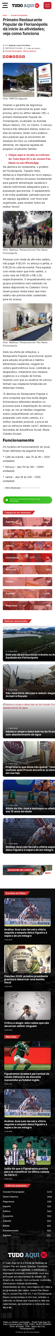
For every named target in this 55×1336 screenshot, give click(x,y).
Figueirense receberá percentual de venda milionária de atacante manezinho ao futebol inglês (26, 1077)
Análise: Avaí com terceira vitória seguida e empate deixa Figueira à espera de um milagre (25, 932)
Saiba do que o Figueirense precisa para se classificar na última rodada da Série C (26, 1171)
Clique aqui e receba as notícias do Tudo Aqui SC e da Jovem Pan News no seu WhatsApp (29, 158)
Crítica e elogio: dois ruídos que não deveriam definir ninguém (26, 1024)
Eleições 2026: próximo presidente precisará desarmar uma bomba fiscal (26, 979)
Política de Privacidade (27, 1332)
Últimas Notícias (29, 51)
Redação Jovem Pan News (19, 45)
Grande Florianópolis (19, 15)
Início (5, 15)
